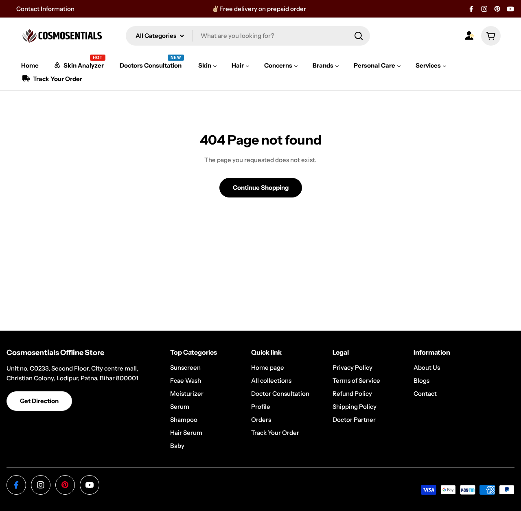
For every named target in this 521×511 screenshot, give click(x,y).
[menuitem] (30, 65)
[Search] (358, 36)
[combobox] (248, 36)
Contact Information (45, 9)
